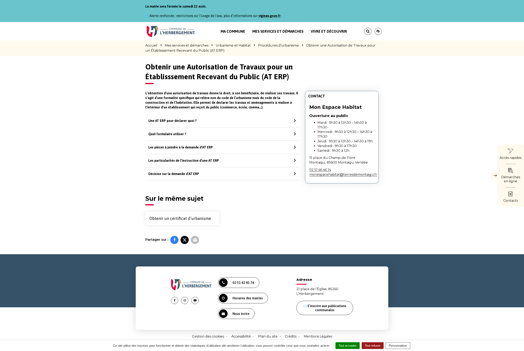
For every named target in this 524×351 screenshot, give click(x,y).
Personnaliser (398, 345)
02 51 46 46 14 (320, 170)
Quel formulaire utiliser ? (167, 134)
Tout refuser (373, 345)
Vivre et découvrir (329, 31)
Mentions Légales (318, 336)
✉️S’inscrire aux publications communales (324, 308)
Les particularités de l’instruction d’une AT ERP (183, 160)
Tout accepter (348, 345)
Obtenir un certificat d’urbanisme (180, 218)
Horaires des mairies (248, 298)
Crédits (290, 336)
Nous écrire (241, 313)
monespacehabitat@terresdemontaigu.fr (343, 174)
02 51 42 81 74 (243, 282)
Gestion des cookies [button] (208, 336)
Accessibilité (241, 336)
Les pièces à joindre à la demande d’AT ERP (180, 147)
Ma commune (233, 31)
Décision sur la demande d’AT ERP (173, 174)
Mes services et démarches (278, 31)
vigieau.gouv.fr (270, 16)
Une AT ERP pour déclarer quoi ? (172, 121)
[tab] (222, 120)
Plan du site (268, 336)
